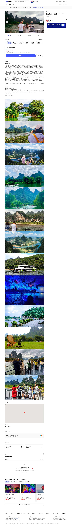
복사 (9, 424)
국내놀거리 (29, 7)
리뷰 (39, 35)
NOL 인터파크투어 (8, 456)
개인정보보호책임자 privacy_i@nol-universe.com (59, 519)
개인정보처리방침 (18, 513)
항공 (7, 7)
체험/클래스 (27, 481)
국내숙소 (24, 7)
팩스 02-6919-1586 (31, 518)
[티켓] (13, 4)
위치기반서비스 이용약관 (26, 513)
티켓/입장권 (7, 481)
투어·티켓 (20, 7)
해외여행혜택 (35, 7)
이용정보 (29, 35)
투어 (11, 481)
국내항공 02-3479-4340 (39, 519)
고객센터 (58, 513)
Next (43, 490)
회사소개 (7, 513)
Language (63, 513)
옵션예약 (9, 35)
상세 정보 (39, 55)
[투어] (9, 4)
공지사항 (53, 513)
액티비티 (15, 481)
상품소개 (19, 35)
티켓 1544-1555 (36, 517)
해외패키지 (15, 7)
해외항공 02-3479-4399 (32, 519)
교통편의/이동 (21, 481)
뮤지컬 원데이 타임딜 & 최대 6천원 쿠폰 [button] (21, 1)
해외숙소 (10, 7)
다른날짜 (41, 39)
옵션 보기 (20, 55)
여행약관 (33, 513)
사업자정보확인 (16, 518)
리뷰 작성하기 (24, 472)
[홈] (6, 4)
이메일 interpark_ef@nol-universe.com (58, 518)
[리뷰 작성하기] (43, 454)
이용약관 (12, 513)
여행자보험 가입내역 (40, 513)
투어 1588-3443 (31, 517)
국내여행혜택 (40, 7)
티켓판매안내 (47, 513)
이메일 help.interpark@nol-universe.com (39, 518)
